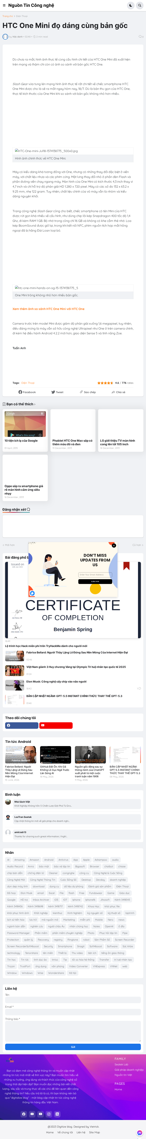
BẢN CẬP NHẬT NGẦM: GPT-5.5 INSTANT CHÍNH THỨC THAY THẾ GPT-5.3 (74, 696)
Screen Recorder (124, 939)
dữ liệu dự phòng (73, 886)
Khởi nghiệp (41, 912)
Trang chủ (7, 16)
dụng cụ (54, 886)
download (38, 886)
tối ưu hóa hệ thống (83, 959)
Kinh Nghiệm (74, 912)
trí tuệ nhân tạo (123, 959)
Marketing (69, 919)
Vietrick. (94, 1126)
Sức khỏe (128, 946)
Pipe (124, 932)
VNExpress (99, 966)
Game (110, 892)
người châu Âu (56, 926)
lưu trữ (32, 919)
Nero (110, 919)
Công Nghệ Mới (16, 879)
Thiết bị (62, 952)
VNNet (113, 966)
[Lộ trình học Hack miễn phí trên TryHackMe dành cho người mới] (73, 600)
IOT (65, 899)
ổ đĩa (121, 926)
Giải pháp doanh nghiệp (129, 1069)
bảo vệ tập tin (62, 866)
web (124, 966)
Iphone (76, 899)
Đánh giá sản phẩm (99, 886)
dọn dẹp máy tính (17, 886)
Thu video (77, 952)
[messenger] (139, 1132)
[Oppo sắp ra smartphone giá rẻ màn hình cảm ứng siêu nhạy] (25, 469)
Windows (27, 972)
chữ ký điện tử (36, 873)
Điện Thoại (22, 16)
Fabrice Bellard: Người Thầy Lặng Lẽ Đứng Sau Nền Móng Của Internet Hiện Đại (77, 652)
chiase (121, 866)
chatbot (108, 866)
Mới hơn (10, 545)
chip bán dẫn (15, 873)
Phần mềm (41, 932)
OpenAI (109, 926)
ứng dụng (40, 966)
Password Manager (18, 932)
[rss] (57, 1114)
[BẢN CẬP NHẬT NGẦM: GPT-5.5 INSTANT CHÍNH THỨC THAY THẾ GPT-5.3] (14, 699)
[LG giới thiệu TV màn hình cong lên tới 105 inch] (120, 424)
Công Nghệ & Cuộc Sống (108, 873)
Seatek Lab (121, 1064)
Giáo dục (124, 892)
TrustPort (25, 966)
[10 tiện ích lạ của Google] (25, 424)
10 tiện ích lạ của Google (21, 440)
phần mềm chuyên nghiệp (67, 932)
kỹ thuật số (114, 912)
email (40, 892)
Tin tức (25, 959)
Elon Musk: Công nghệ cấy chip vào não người (56, 681)
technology (13, 952)
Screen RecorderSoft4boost (23, 946)
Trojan (11, 966)
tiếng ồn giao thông (112, 952)
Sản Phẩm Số (102, 939)
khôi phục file (112, 906)
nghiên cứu (36, 926)
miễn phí (85, 919)
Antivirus (63, 859)
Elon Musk (26, 892)
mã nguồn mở (50, 919)
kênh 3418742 (75, 906)
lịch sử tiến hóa (15, 919)
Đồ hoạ (11, 892)
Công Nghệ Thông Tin (42, 879)
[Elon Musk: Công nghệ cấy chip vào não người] (14, 685)
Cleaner (53, 873)
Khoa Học (93, 906)
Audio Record (15, 866)
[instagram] (49, 1114)
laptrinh (129, 912)
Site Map (94, 1132)
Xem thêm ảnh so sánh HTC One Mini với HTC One (48, 309)
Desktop (86, 879)
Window (12, 972)
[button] (5, 5)
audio (115, 859)
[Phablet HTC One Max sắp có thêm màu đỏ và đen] (73, 424)
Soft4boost (96, 946)
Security (48, 946)
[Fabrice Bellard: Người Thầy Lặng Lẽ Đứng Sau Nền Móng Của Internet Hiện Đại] (14, 656)
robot (86, 939)
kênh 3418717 (55, 906)
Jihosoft (105, 899)
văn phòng (58, 966)
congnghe (68, 873)
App (75, 859)
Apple (86, 859)
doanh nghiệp (118, 879)
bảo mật (44, 866)
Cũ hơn (137, 545)
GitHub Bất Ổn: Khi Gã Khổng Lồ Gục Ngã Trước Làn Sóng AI (54, 770)
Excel (52, 892)
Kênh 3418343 (122, 899)
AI (8, 859)
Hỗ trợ (24, 899)
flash (71, 892)
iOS (56, 899)
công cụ (84, 873)
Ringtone (72, 939)
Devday (100, 879)
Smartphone (65, 946)
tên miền (48, 952)
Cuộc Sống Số (68, 879)
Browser (94, 866)
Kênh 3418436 (15, 906)
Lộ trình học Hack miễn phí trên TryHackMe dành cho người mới (46, 646)
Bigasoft (80, 866)
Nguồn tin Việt (123, 1075)
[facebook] (21, 725)
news (121, 919)
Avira (31, 866)
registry (58, 939)
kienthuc (57, 912)
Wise (40, 972)
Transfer (104, 959)
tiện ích (92, 952)
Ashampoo (101, 859)
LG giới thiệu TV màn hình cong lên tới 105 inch (117, 442)
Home (118, 1089)
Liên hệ (81, 1132)
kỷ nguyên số (95, 912)
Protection (13, 939)
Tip (65, 959)
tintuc (55, 959)
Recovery (43, 939)
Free (81, 892)
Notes (96, 926)
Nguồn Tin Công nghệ (31, 5)
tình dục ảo (40, 959)
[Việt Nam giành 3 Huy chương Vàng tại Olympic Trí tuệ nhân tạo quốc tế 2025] (14, 670)
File (61, 892)
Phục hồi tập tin (108, 932)
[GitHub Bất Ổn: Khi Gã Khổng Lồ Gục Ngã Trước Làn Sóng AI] (55, 755)
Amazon (34, 859)
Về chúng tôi (65, 1132)
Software (112, 946)
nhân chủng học (79, 926)
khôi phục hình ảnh (18, 912)
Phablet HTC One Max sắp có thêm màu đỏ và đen (72, 442)
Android (48, 859)
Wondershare (56, 972)
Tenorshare (31, 952)
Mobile (99, 919)
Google (11, 899)
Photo (91, 932)
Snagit (80, 946)
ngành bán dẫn (16, 926)
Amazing (19, 859)
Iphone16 (90, 899)
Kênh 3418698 (35, 906)
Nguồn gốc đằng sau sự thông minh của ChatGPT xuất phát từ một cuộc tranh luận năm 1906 (89, 771)
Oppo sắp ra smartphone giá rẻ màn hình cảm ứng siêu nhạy (24, 489)
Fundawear (95, 892)
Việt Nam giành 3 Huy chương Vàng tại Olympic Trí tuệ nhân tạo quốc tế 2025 (76, 666)
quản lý (28, 939)
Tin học (11, 959)
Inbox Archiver (41, 899)
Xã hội (72, 972)
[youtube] (56, 725)
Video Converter (78, 966)
